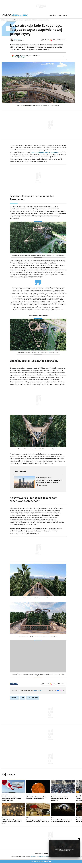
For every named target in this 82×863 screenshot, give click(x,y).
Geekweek (8, 19)
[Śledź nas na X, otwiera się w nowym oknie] (63, 690)
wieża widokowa (33, 697)
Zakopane (14, 697)
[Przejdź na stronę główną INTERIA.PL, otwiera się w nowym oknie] (7, 15)
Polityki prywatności (43, 856)
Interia (3, 19)
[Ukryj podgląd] (79, 839)
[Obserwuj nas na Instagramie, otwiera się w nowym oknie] (60, 690)
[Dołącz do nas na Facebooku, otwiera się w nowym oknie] (58, 690)
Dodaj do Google (27, 57)
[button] (52, 15)
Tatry (22, 697)
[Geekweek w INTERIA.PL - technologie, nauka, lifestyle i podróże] (20, 15)
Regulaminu (33, 856)
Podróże (14, 19)
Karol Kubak (17, 39)
